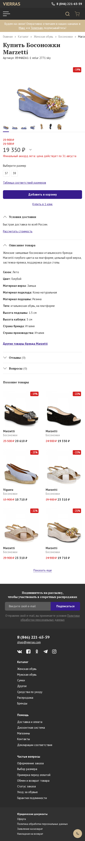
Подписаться (65, 606)
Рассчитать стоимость (17, 231)
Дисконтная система (31, 727)
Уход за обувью (27, 792)
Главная (8, 36)
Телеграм (37, 28)
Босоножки (66, 36)
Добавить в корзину (42, 194)
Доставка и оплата (29, 722)
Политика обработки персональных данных (42, 824)
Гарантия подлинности (32, 798)
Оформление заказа (30, 763)
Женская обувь (43, 36)
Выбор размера (27, 769)
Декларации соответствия (34, 745)
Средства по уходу (29, 692)
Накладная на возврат (30, 833)
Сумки (21, 680)
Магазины (23, 733)
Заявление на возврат (30, 829)
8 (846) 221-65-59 (69, 4)
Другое (22, 686)
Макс (22, 28)
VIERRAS (11, 4)
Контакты (23, 739)
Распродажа (25, 697)
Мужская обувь (27, 674)
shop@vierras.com (29, 642)
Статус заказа (26, 786)
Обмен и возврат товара (33, 780)
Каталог (23, 36)
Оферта (21, 819)
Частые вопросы (28, 756)
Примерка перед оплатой (33, 775)
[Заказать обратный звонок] (77, 833)
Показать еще (42, 570)
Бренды (22, 703)
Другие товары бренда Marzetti (25, 344)
